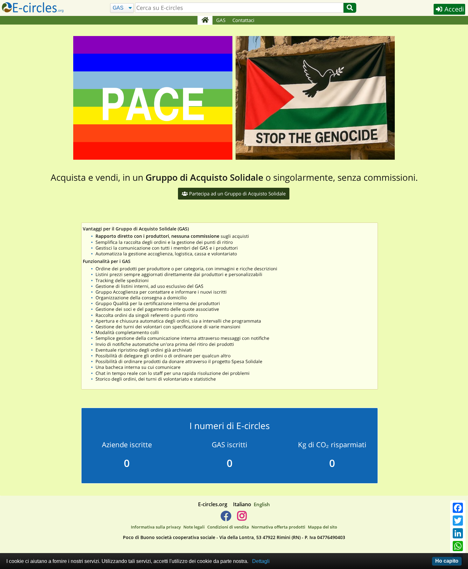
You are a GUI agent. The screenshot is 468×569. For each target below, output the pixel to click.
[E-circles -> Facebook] (225, 518)
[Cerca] (350, 8)
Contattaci (243, 20)
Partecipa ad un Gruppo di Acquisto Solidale (237, 193)
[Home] (204, 20)
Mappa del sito (322, 527)
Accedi (453, 9)
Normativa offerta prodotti (278, 527)
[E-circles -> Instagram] (242, 518)
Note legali (194, 527)
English (262, 504)
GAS (220, 20)
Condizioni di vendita (228, 527)
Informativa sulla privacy (156, 527)
